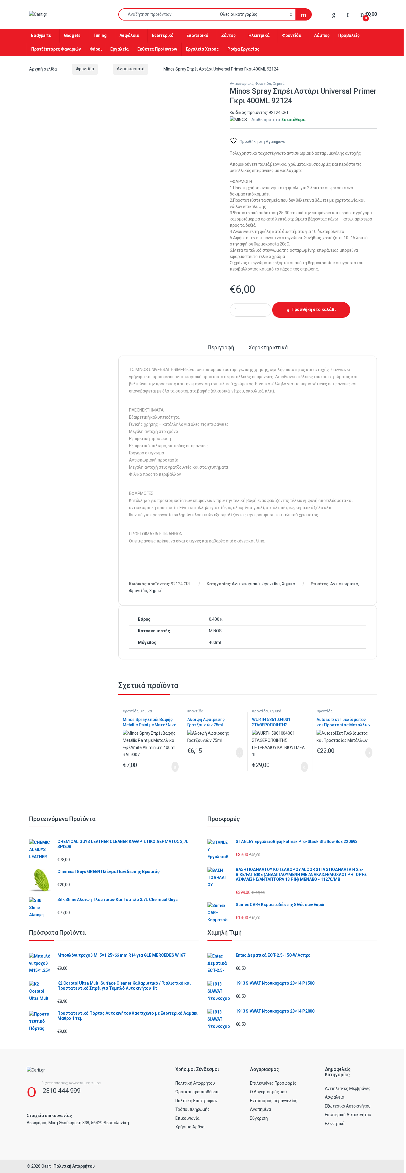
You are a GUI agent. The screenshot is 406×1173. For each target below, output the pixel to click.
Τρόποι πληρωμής (192, 1109)
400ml (215, 642)
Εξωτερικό (163, 35)
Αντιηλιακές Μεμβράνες (348, 1088)
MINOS (215, 630)
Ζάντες (228, 35)
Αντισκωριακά (130, 68)
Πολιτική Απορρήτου (195, 1083)
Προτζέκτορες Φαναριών (56, 49)
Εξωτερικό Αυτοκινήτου (348, 1106)
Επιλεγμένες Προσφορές (273, 1083)
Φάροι (95, 49)
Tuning (100, 35)
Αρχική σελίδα (43, 68)
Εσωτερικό (197, 35)
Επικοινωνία (187, 1118)
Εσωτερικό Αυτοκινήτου (348, 1114)
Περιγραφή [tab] (220, 348)
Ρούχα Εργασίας (243, 49)
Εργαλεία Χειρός (202, 49)
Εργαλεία (119, 49)
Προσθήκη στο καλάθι (314, 309)
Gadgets (72, 35)
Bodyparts (41, 35)
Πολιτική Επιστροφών (196, 1100)
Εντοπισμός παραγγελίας (274, 1100)
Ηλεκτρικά (259, 35)
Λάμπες (322, 35)
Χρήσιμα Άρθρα (189, 1126)
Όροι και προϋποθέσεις (197, 1091)
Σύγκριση (259, 1118)
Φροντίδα (291, 35)
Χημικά (278, 84)
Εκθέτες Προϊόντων (157, 49)
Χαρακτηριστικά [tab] (268, 348)
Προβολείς (349, 35)
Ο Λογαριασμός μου (268, 1091)
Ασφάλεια (129, 35)
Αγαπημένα (260, 1109)
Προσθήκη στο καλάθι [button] (169, 767)
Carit (46, 1166)
